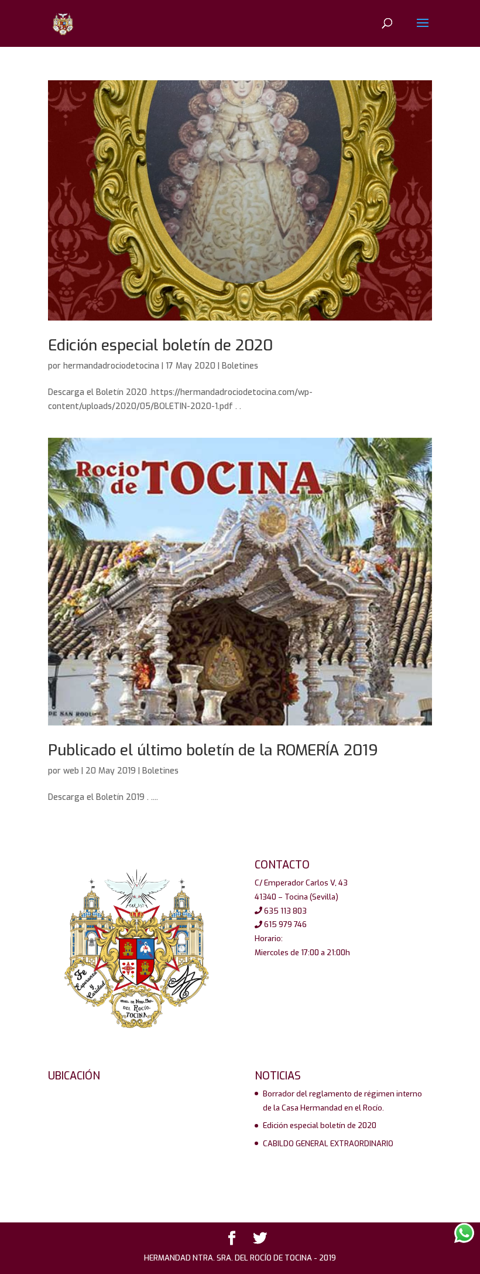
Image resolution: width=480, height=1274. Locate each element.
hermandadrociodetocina (111, 366)
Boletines (240, 366)
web (71, 770)
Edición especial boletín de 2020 (160, 345)
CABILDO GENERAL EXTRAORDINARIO (328, 1144)
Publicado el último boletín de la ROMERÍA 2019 (213, 750)
